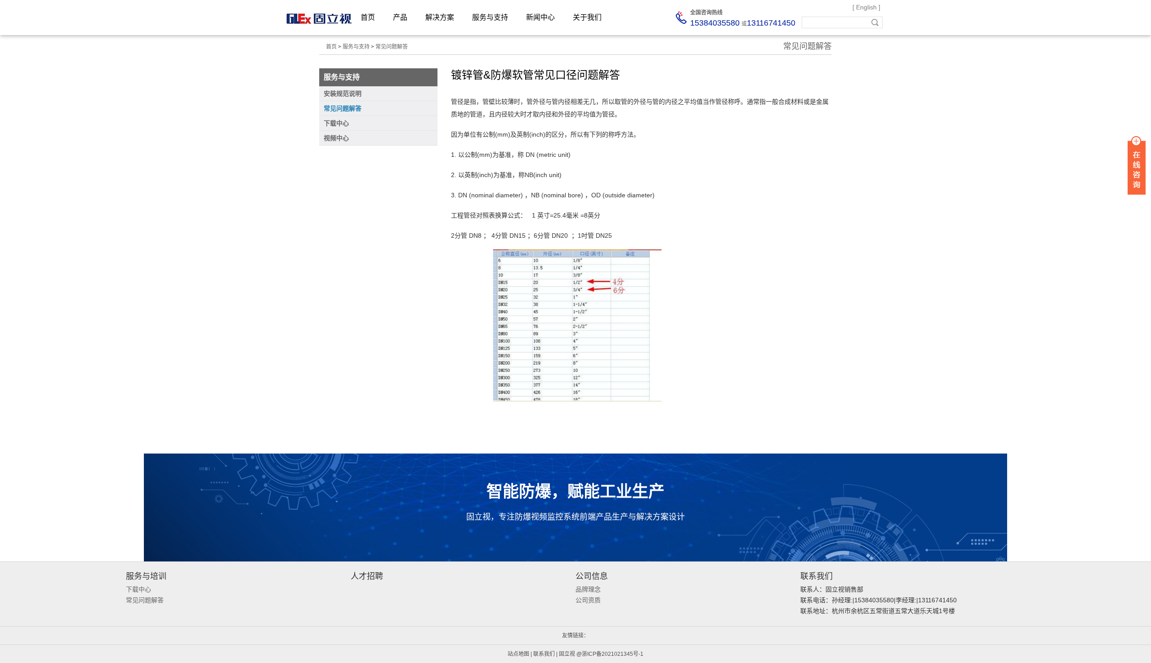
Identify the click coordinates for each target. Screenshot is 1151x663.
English (866, 7)
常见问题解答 (391, 47)
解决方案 (439, 17)
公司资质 (588, 600)
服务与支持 (490, 17)
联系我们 (544, 654)
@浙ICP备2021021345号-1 (609, 654)
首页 (368, 17)
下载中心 (138, 589)
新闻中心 (540, 17)
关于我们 (587, 17)
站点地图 (518, 654)
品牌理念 (588, 589)
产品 (400, 17)
